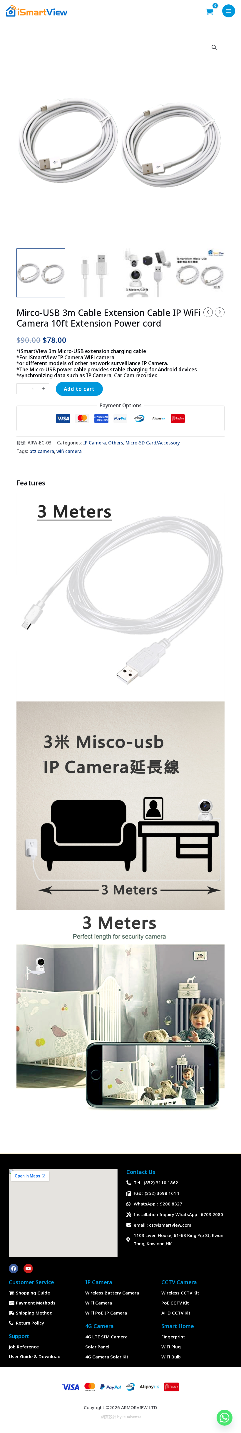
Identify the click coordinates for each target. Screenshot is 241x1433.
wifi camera (69, 451)
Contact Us (140, 1171)
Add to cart (79, 389)
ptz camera (41, 451)
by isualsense (128, 1416)
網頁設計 (108, 1416)
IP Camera (94, 443)
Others (115, 443)
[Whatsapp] (224, 1418)
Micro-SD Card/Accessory (152, 443)
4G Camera (99, 1326)
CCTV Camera (179, 1282)
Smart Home (177, 1326)
